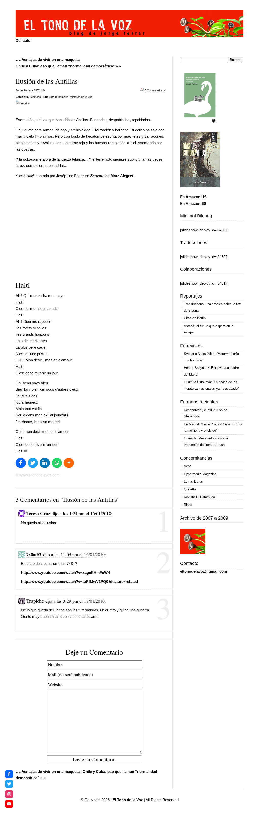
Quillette (190, 489)
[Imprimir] (18, 103)
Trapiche (35, 601)
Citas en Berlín (195, 318)
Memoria (35, 96)
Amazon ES (196, 203)
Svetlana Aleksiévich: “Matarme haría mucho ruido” (211, 357)
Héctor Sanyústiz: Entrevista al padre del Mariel (211, 371)
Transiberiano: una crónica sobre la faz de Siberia (212, 307)
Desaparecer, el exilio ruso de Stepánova (205, 413)
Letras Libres (193, 481)
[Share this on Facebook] (21, 463)
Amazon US (196, 197)
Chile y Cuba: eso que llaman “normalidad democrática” (65, 66)
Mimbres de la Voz (81, 96)
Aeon (187, 466)
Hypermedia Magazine (200, 474)
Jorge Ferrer (23, 90)
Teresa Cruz (38, 513)
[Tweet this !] (33, 463)
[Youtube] (9, 804)
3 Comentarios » (155, 90)
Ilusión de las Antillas (47, 81)
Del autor (24, 40)
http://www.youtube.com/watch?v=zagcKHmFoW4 (65, 572)
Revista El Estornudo (199, 497)
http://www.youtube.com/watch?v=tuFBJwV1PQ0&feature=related (79, 581)
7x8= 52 (33, 554)
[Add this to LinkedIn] (45, 463)
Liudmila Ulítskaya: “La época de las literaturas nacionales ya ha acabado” (211, 385)
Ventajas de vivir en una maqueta (51, 59)
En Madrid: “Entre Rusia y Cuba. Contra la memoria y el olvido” (213, 427)
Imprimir (25, 103)
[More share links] (69, 463)
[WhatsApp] (57, 463)
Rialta (188, 505)
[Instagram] (9, 794)
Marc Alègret (122, 176)
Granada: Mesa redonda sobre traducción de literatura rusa (206, 441)
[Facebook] (9, 774)
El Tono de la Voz (128, 800)
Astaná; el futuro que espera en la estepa (208, 329)
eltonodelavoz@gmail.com (203, 571)
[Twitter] (9, 784)
